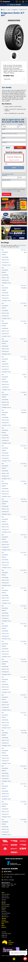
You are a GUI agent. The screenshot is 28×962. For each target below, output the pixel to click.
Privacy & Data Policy (9, 955)
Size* (3, 124)
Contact (4, 920)
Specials (4, 918)
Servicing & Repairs (6, 913)
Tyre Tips (4, 901)
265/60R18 (23, 801)
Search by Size (5, 896)
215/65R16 (23, 392)
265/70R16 (23, 570)
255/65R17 (23, 695)
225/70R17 (23, 641)
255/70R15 (23, 356)
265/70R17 (23, 730)
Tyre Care (4, 899)
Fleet (3, 923)
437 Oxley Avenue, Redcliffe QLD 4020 (14, 874)
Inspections (4, 911)
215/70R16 (23, 410)
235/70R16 (23, 463)
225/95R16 (23, 445)
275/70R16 (23, 606)
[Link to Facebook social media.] (14, 959)
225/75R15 (23, 321)
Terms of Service (13, 191)
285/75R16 (23, 623)
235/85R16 (23, 481)
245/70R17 (23, 677)
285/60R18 (23, 819)
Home (3, 9)
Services (4, 908)
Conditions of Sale (17, 955)
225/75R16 (23, 428)
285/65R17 (23, 766)
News (3, 925)
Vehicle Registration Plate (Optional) (7, 175)
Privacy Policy (5, 191)
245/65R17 (23, 659)
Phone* (9, 133)
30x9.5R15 (23, 250)
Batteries (3, 909)
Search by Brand (5, 897)
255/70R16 (23, 552)
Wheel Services (5, 916)
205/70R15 (23, 285)
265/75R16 (23, 588)
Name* (3, 129)
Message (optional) (6, 180)
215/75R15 (23, 303)
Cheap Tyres (4, 937)
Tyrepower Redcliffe (15, 4)
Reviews (4, 927)
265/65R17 (23, 712)
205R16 (24, 374)
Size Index (4, 932)
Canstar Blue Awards (6, 933)
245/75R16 (23, 534)
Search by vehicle (21, 245)
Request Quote (6, 194)
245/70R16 (23, 499)
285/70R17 (23, 784)
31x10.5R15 (23, 268)
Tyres (3, 892)
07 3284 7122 (8, 877)
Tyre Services (4, 915)
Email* (3, 138)
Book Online (5, 922)
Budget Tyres (4, 935)
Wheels (4, 903)
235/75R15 (23, 339)
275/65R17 (23, 748)
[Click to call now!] (16, 1)
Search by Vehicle (6, 894)
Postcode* (4, 142)
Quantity (21, 124)
